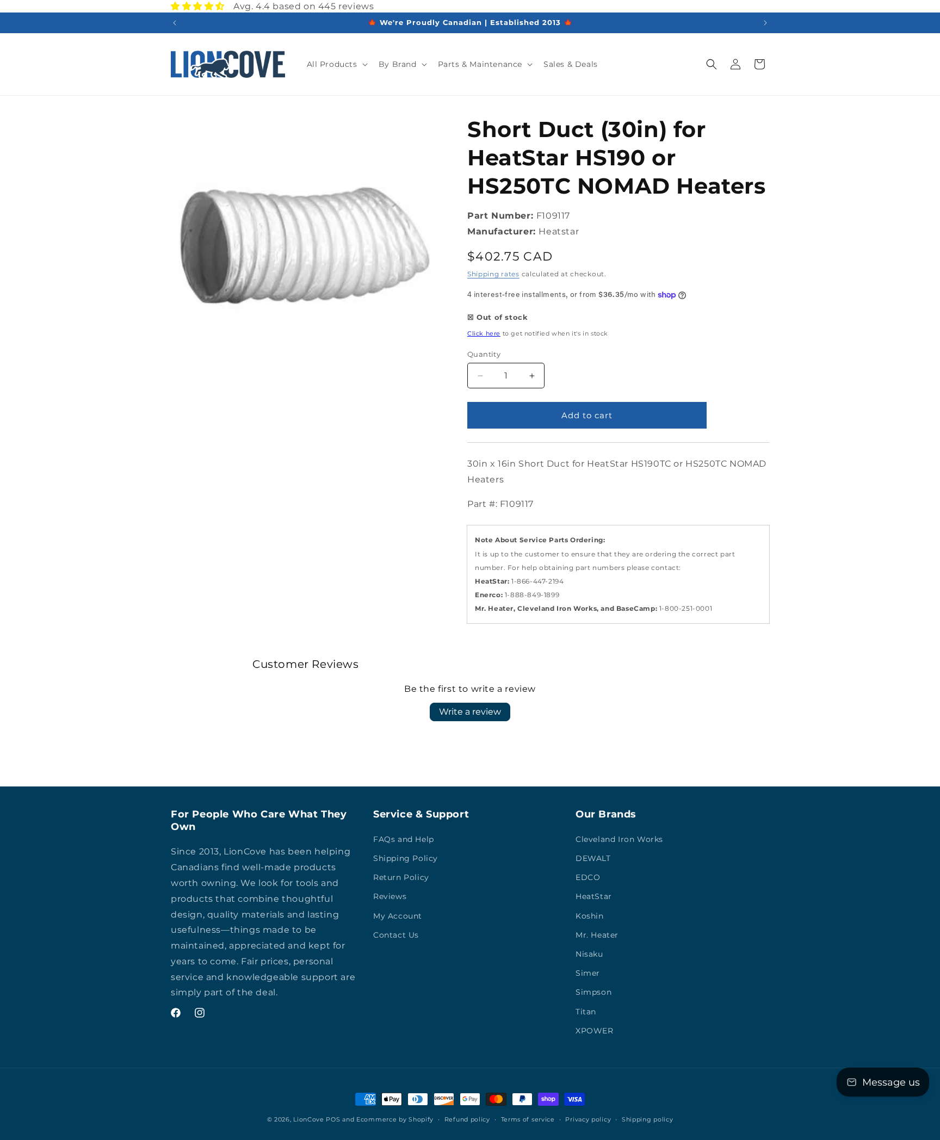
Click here (483, 333)
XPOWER (595, 1031)
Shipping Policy (405, 858)
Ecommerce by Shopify (395, 1119)
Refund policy (467, 1119)
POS (333, 1119)
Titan (586, 1012)
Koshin (590, 916)
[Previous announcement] (175, 23)
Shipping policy (647, 1119)
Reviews (389, 896)
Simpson (593, 992)
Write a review (470, 712)
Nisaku (589, 954)
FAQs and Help (403, 839)
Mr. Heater (597, 935)
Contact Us (396, 935)
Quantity (483, 354)
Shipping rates (493, 274)
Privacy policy (588, 1119)
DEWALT (593, 858)
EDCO (588, 877)
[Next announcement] (765, 23)
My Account (397, 916)
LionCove (308, 1119)
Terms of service (528, 1119)
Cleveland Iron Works (619, 839)
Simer (588, 973)
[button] (336, 64)
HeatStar (594, 896)
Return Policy (401, 877)
